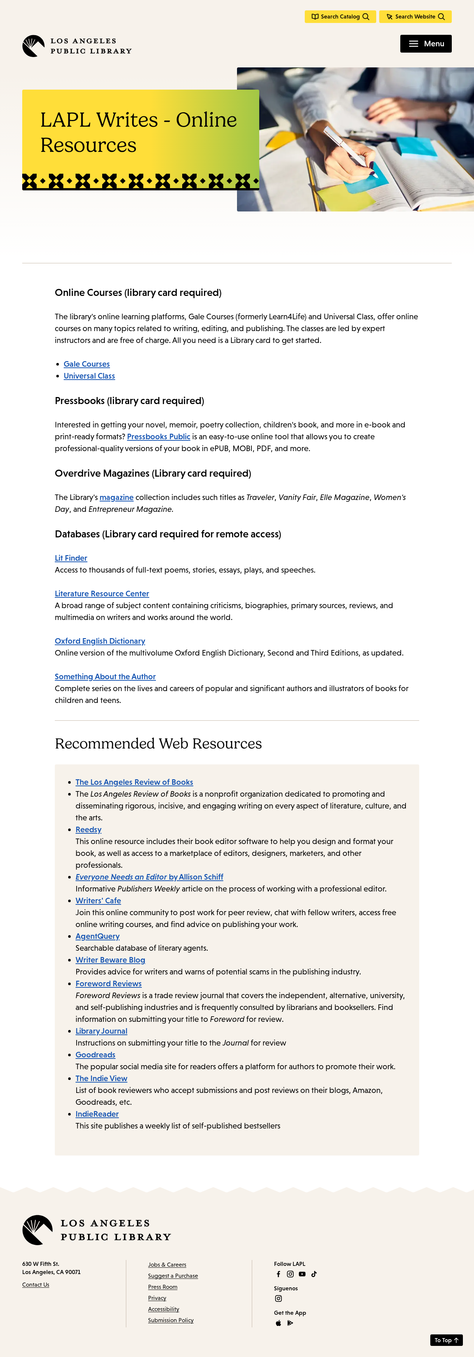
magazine (117, 497)
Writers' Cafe (98, 900)
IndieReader (97, 1113)
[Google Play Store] (290, 1322)
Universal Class (89, 375)
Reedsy (88, 829)
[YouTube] (302, 1274)
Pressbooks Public (158, 436)
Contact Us (35, 1284)
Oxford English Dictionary (100, 641)
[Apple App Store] (278, 1322)
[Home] (77, 46)
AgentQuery (98, 936)
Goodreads (96, 1054)
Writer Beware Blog (111, 959)
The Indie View (101, 1078)
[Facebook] (278, 1274)
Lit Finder (71, 558)
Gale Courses (87, 364)
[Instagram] (290, 1274)
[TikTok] (314, 1274)
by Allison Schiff (149, 876)
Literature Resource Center (102, 593)
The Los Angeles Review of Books (134, 782)
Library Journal (101, 1031)
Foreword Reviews (109, 983)
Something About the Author (105, 676)
